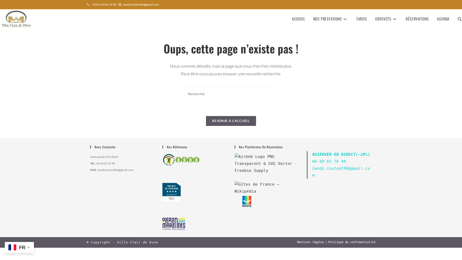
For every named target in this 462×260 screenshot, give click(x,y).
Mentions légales (310, 242)
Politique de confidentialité (351, 242)
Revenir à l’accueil (231, 121)
